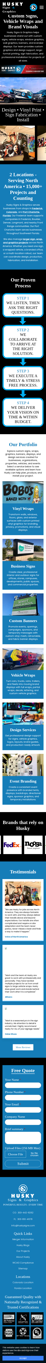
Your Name (13, 1079)
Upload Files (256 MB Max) (22, 1148)
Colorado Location (23, 1282)
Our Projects (23, 1251)
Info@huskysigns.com (23, 1225)
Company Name (15, 1116)
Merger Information (23, 1239)
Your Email (13, 1104)
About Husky (23, 1256)
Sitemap (23, 1268)
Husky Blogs (23, 1245)
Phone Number (15, 1092)
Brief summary (15, 1129)
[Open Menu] (42, 7)
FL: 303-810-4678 (23, 1219)
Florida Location (23, 1288)
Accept (23, 1358)
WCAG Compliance (23, 1262)
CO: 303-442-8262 (23, 1212)
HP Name (6, 1068)
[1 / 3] (17, 143)
